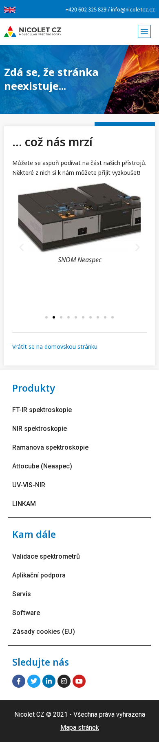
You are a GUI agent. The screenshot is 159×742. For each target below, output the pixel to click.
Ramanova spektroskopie (50, 447)
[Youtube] (79, 681)
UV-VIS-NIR (28, 485)
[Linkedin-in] (48, 681)
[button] (144, 31)
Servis (21, 594)
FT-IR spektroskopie (42, 410)
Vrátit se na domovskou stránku (54, 346)
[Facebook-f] (18, 681)
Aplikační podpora (39, 575)
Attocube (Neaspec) (42, 466)
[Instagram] (64, 681)
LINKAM (24, 504)
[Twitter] (33, 681)
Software (26, 613)
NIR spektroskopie (39, 428)
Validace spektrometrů (46, 556)
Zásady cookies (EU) (43, 631)
